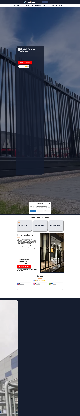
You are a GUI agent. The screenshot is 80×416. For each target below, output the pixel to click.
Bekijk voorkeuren (47, 210)
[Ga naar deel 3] (41, 295)
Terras (22, 5)
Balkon (27, 5)
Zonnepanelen (53, 5)
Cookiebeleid (37, 212)
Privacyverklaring (42, 212)
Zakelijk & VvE (62, 5)
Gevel (14, 5)
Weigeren (40, 210)
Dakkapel (33, 5)
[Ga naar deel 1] (39, 295)
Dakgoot (39, 5)
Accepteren (33, 210)
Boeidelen (45, 5)
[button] (49, 203)
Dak (18, 5)
